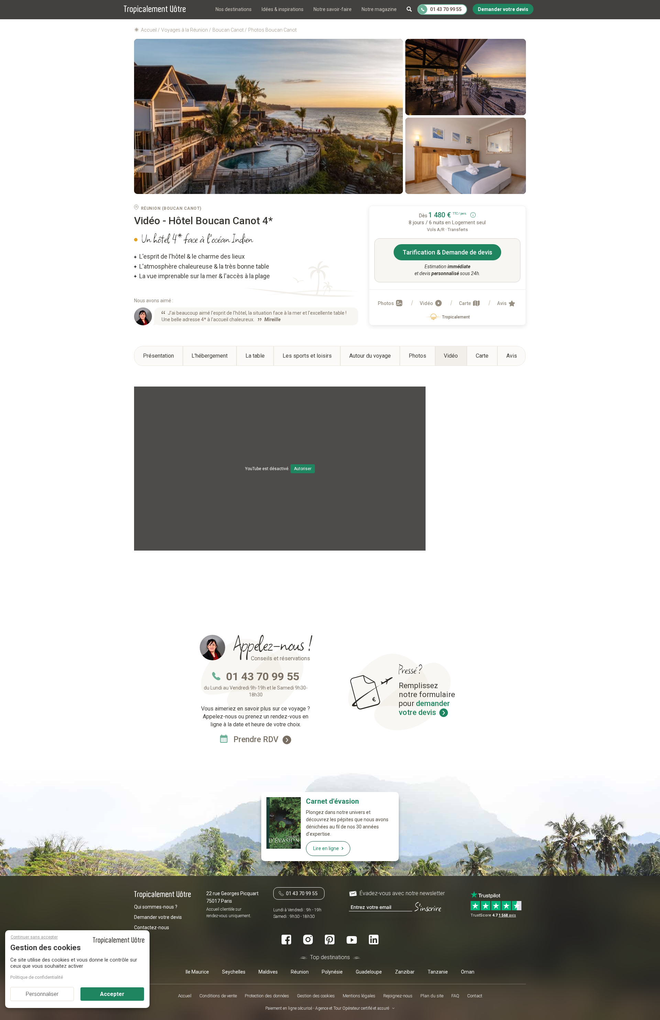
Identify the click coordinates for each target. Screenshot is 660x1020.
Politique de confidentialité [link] (36, 977)
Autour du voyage (370, 355)
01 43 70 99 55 (262, 676)
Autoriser (302, 468)
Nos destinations (234, 9)
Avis (502, 303)
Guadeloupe (369, 971)
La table (255, 355)
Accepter (112, 994)
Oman (467, 971)
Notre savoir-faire (333, 9)
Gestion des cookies (316, 995)
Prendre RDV (256, 739)
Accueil (184, 995)
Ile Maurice (197, 971)
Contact (474, 995)
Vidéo (427, 303)
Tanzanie (438, 971)
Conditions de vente (218, 995)
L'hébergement (209, 355)
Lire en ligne (326, 848)
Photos (386, 303)
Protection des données (267, 995)
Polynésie (332, 971)
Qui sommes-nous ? (155, 906)
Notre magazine (379, 9)
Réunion (300, 971)
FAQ (455, 995)
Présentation (158, 355)
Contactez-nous (151, 927)
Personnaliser (42, 994)
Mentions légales (359, 995)
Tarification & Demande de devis (447, 252)
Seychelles (233, 971)
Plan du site (431, 995)
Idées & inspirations (283, 9)
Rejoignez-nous (397, 995)
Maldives (268, 971)
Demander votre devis (158, 917)
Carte (465, 303)
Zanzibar (405, 971)
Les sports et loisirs (307, 355)
